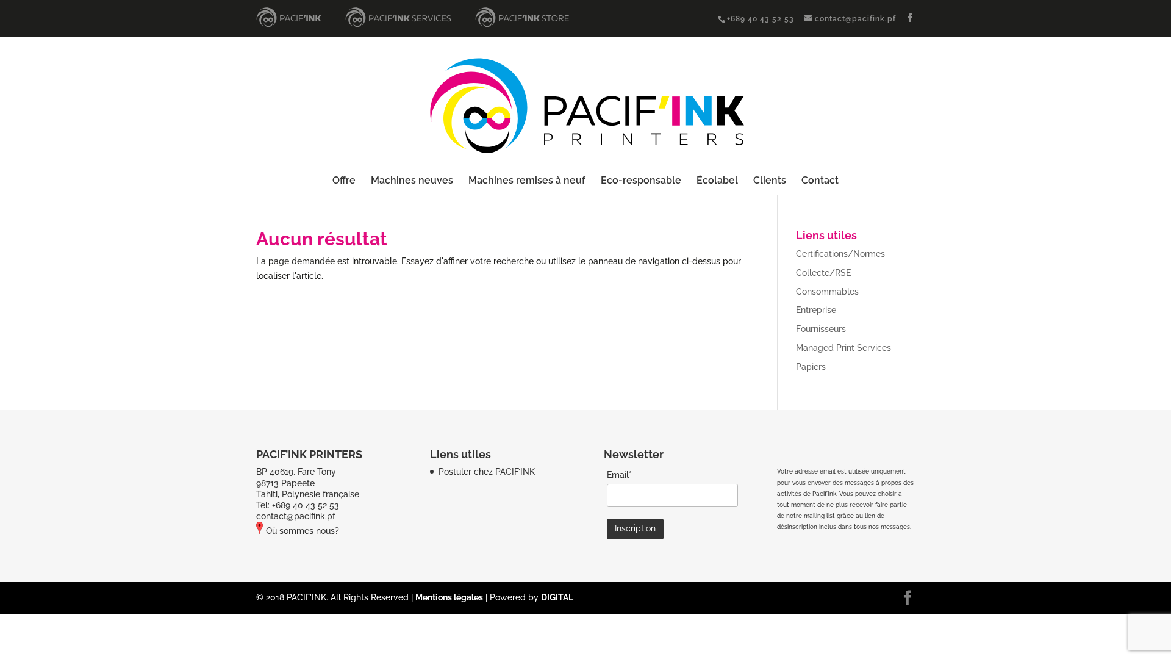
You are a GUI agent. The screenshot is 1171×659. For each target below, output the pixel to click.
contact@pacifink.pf (295, 516)
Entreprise (816, 310)
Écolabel (717, 181)
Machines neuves (412, 181)
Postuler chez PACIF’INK (487, 472)
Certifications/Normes (840, 254)
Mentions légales (449, 597)
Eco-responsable (641, 181)
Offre (344, 181)
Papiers (811, 367)
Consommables (827, 292)
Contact (820, 181)
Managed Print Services (843, 348)
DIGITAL (557, 597)
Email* (619, 475)
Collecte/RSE (823, 273)
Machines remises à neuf (527, 181)
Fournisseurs (821, 329)
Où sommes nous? (302, 531)
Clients (769, 181)
